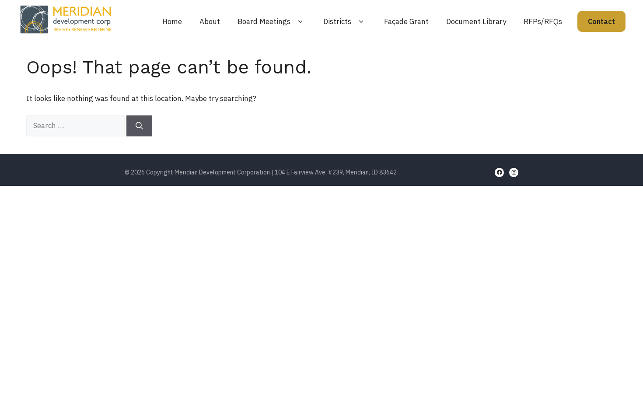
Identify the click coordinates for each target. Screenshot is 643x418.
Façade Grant (406, 21)
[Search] (139, 125)
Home (172, 21)
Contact (601, 21)
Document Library (476, 21)
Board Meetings (264, 21)
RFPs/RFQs (543, 21)
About (209, 21)
